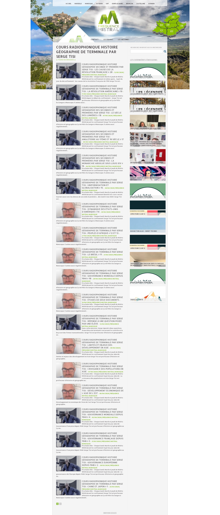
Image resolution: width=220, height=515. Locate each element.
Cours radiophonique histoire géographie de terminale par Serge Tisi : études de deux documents (102, 297)
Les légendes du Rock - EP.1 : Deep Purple (146, 111)
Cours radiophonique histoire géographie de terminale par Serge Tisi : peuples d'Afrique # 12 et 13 (102, 230)
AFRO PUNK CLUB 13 (137, 214)
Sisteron (99, 3)
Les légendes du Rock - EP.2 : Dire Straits (146, 94)
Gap (107, 3)
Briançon (129, 3)
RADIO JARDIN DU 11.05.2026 (141, 197)
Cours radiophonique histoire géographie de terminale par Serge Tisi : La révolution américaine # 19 (102, 89)
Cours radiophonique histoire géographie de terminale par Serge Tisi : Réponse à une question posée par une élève (102, 319)
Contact (95, 39)
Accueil (69, 3)
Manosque (89, 3)
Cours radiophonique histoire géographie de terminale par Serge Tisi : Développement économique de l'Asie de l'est (103, 389)
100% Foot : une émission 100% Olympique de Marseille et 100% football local (147, 264)
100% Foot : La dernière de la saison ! (145, 128)
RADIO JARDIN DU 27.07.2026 (141, 77)
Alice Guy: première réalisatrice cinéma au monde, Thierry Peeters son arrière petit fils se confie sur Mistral (146, 143)
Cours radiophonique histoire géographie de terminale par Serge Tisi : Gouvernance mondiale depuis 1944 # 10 (102, 274)
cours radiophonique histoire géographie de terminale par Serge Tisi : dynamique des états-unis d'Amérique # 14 (102, 207)
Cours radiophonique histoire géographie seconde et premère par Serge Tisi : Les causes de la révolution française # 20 (102, 68)
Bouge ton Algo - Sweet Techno (143, 231)
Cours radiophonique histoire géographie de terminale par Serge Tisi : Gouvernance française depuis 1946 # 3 (102, 437)
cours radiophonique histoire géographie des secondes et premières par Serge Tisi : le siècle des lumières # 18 (101, 111)
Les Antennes (123, 39)
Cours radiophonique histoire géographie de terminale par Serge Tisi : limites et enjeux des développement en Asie (102, 343)
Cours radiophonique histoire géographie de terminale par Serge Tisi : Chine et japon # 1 (102, 484)
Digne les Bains (117, 3)
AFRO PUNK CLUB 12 (137, 248)
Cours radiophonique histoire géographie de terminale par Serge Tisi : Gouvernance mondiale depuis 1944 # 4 (102, 413)
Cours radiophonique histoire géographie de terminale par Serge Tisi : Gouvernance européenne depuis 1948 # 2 (102, 461)
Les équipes (108, 39)
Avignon (151, 3)
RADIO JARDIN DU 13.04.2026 (141, 282)
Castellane (140, 3)
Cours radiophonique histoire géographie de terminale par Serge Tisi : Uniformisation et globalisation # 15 (102, 183)
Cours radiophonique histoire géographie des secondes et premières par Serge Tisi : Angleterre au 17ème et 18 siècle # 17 (103, 135)
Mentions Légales (110, 513)
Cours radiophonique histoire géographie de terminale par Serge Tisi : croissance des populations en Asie (102, 367)
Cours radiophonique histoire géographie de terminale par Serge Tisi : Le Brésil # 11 (102, 252)
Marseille (78, 3)
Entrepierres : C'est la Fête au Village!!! (146, 162)
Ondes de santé (136, 300)
